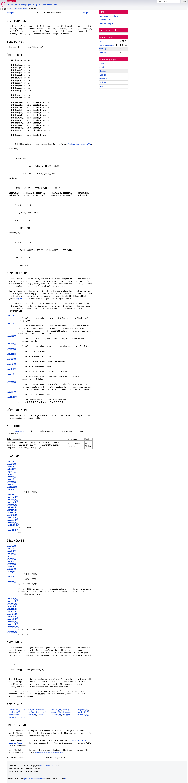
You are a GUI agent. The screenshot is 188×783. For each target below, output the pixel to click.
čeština (102, 67)
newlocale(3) (15, 715)
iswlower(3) (14, 712)
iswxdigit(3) (82, 712)
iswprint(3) (28, 712)
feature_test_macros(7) (79, 144)
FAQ (35, 5)
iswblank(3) (41, 710)
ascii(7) (13, 717)
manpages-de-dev (21, 8)
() (11, 315)
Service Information (48, 5)
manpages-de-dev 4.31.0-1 (48, 766)
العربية (102, 63)
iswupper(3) (69, 712)
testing (11, 8)
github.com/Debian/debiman (34, 779)
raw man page (106, 23)
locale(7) (24, 717)
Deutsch (103, 71)
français (103, 78)
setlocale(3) (29, 715)
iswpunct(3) (41, 712)
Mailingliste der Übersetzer (49, 752)
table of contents (108, 30)
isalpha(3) (12, 12)
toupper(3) (68, 715)
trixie (101, 41)
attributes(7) (22, 431)
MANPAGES (11, 1)
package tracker (106, 19)
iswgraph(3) (82, 710)
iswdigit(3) (69, 710)
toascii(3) (43, 715)
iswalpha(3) (28, 710)
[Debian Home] (3, 5)
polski (102, 86)
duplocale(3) (22, 298)
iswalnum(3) (14, 710)
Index (10, 5)
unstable (103, 52)
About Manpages (23, 5)
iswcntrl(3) (55, 710)
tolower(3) (56, 715)
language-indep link (108, 16)
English (102, 75)
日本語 (102, 82)
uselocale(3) (81, 715)
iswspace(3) (55, 712)
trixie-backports (106, 45)
